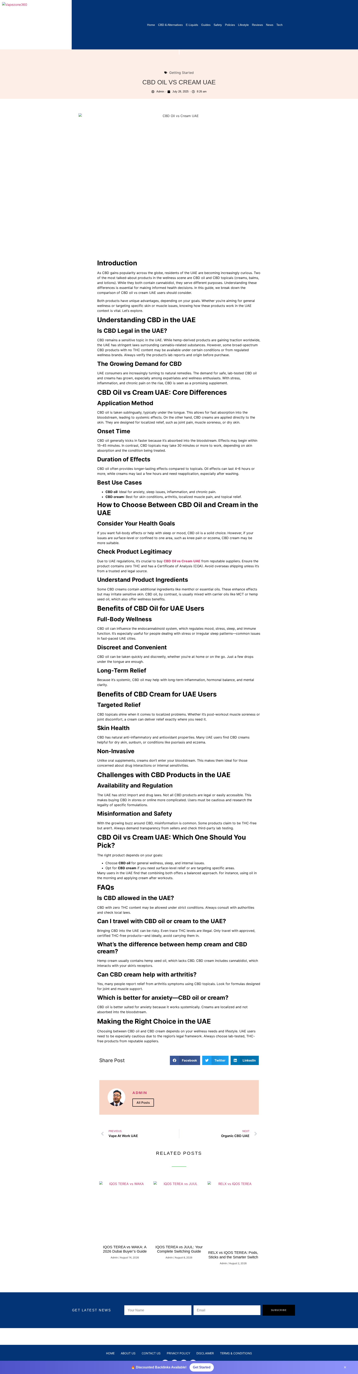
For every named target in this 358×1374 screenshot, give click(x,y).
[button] (185, 1060)
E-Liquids (192, 24)
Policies (230, 24)
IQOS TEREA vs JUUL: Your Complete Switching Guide (179, 1249)
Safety (218, 24)
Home (151, 24)
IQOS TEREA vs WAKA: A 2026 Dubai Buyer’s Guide (125, 1249)
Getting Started (181, 73)
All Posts (143, 1103)
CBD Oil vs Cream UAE (182, 561)
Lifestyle (243, 24)
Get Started (201, 1367)
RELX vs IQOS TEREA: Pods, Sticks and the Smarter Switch (233, 1255)
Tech (279, 24)
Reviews (257, 24)
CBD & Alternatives (170, 24)
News (269, 24)
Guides (205, 24)
